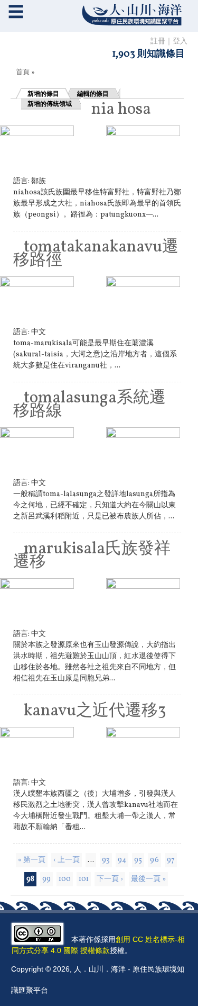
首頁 (23, 72)
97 (171, 860)
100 (65, 879)
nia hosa (121, 109)
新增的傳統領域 (49, 103)
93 (106, 860)
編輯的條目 (93, 93)
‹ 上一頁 (66, 860)
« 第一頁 (31, 860)
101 (84, 879)
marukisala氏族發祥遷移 (92, 555)
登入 (180, 42)
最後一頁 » (148, 879)
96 (154, 860)
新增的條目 (43, 93)
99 (46, 879)
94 (122, 860)
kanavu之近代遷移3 (95, 711)
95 (138, 860)
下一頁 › (110, 879)
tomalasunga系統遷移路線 (89, 405)
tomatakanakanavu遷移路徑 (95, 254)
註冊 (157, 42)
